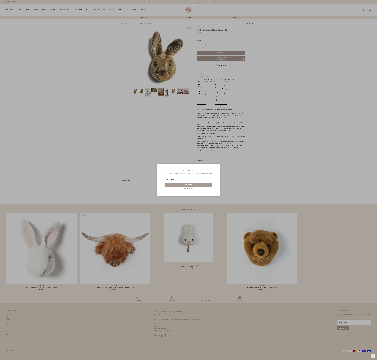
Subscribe (188, 184)
